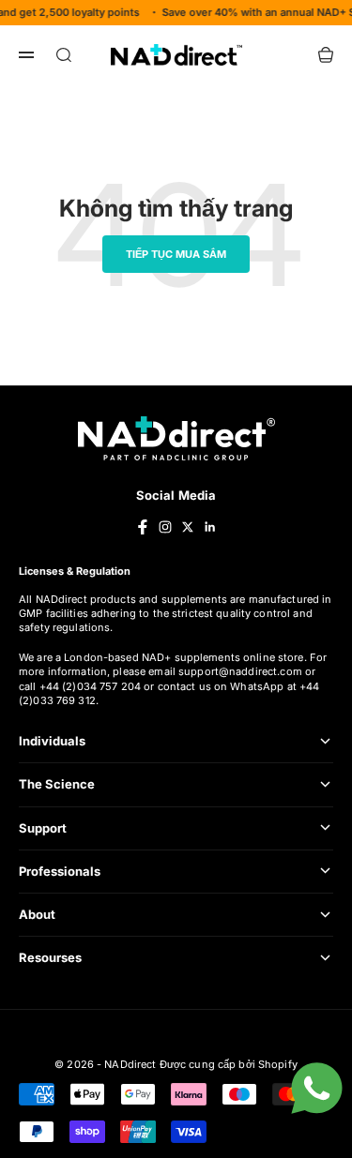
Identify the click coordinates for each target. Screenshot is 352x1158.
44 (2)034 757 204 (95, 686)
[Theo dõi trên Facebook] (142, 526)
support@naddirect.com (240, 671)
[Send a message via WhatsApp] (317, 1088)
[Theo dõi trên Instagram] (165, 526)
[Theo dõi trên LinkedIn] (210, 526)
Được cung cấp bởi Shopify (229, 1064)
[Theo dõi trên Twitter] (187, 526)
